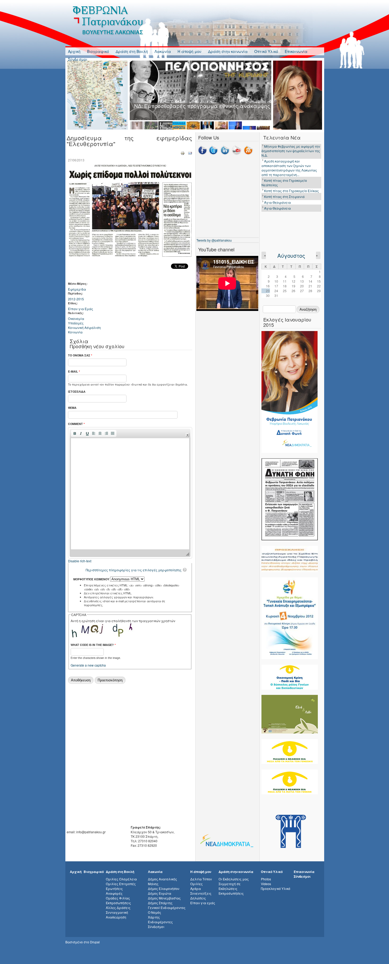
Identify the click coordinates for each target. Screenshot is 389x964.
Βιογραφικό (98, 51)
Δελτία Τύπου (201, 879)
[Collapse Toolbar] (187, 435)
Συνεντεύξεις (200, 893)
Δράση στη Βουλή (132, 51)
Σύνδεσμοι (77, 59)
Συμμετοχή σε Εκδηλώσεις (230, 886)
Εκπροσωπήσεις (118, 902)
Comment (76, 424)
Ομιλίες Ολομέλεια (121, 879)
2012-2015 (76, 299)
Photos (266, 879)
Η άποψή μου (189, 51)
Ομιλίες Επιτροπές (121, 883)
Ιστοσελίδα (76, 391)
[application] (130, 493)
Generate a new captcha (88, 665)
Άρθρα (195, 888)
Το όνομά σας (80, 355)
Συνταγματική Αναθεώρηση (117, 914)
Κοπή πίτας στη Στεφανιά (284, 196)
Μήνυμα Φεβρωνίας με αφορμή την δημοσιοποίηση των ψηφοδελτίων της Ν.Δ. (290, 150)
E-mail (74, 371)
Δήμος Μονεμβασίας (164, 898)
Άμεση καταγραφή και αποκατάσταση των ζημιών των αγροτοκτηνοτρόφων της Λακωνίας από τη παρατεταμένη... (289, 168)
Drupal (95, 942)
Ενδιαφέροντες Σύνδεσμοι (160, 924)
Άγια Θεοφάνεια (277, 202)
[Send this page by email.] (190, 152)
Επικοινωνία (296, 51)
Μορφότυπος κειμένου (91, 579)
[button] (74, 433)
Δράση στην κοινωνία (228, 51)
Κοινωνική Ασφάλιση (84, 327)
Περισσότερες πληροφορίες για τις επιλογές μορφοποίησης (134, 570)
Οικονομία (76, 318)
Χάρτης (154, 917)
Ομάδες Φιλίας (118, 898)
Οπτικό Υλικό (266, 51)
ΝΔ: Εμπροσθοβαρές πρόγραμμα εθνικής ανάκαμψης (202, 105)
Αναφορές (114, 893)
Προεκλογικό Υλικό (275, 888)
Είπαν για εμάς (202, 902)
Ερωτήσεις (114, 888)
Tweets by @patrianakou (214, 240)
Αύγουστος (291, 255)
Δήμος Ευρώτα (159, 893)
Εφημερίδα (77, 289)
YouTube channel (216, 249)
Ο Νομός (154, 912)
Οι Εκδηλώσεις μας (234, 879)
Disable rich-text (79, 561)
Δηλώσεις (198, 898)
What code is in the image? (93, 645)
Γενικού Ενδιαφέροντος (167, 907)
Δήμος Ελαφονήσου (163, 888)
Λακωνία (163, 51)
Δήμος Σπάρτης (160, 902)
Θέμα (72, 408)
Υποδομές (76, 323)
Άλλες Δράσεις (118, 907)
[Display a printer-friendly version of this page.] (182, 152)
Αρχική (74, 51)
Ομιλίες (196, 883)
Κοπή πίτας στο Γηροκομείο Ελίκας (291, 190)
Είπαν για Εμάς (80, 308)
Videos (266, 883)
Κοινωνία (75, 332)
